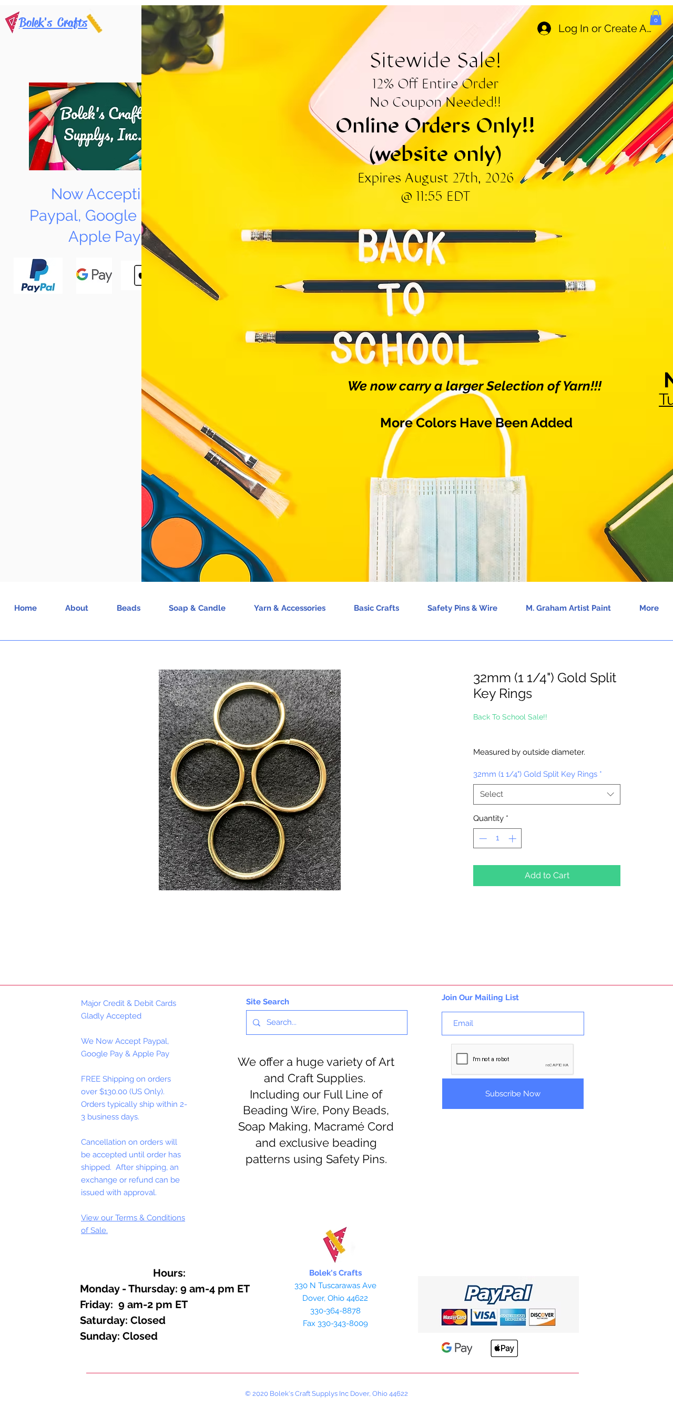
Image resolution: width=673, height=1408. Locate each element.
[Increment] (513, 838)
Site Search (267, 1001)
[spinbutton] (497, 838)
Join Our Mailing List (480, 997)
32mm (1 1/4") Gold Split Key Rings (537, 774)
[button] (655, 17)
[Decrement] (482, 838)
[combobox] (546, 794)
